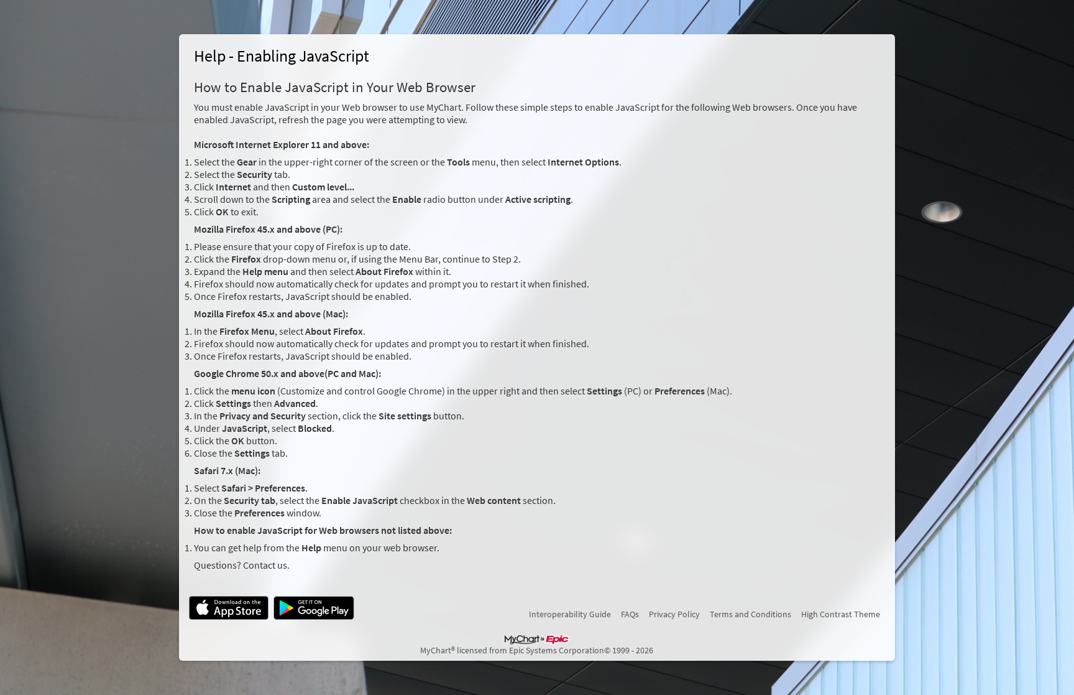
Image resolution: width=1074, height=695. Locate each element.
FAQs (630, 614)
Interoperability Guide (570, 614)
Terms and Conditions (750, 614)
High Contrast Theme (840, 614)
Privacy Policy (674, 614)
